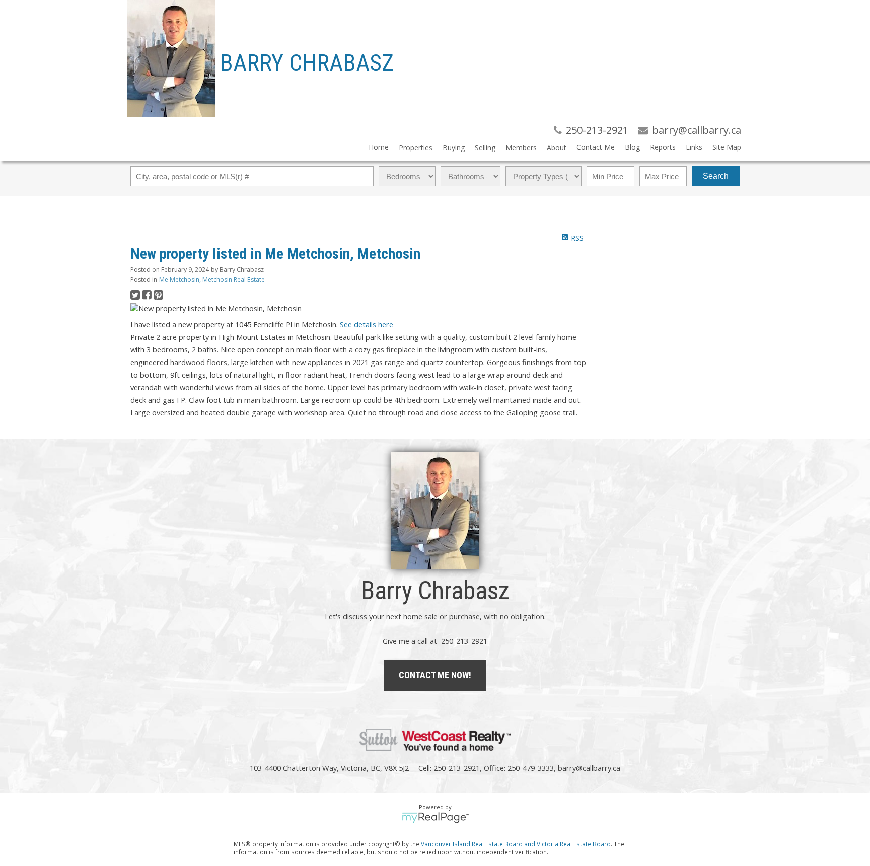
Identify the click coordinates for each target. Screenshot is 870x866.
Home (379, 147)
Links (694, 147)
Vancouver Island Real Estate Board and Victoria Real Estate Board (516, 844)
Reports (663, 147)
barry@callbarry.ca (589, 768)
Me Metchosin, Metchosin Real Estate (212, 279)
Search (716, 176)
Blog (632, 147)
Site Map (726, 147)
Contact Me (595, 147)
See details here (366, 324)
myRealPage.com (435, 818)
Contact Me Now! (435, 675)
